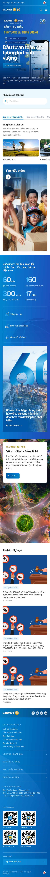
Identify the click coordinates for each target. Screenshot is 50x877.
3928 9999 (35, 793)
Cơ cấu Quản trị (10, 743)
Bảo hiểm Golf (9, 159)
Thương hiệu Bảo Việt (12, 739)
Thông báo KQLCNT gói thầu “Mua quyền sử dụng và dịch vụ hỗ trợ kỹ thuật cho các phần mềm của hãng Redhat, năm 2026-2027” (24, 696)
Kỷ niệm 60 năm (13, 426)
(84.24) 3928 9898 (20, 793)
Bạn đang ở (6, 3)
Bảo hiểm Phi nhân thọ (13, 117)
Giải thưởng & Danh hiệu (14, 747)
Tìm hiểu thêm (15, 171)
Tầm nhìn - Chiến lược (12, 732)
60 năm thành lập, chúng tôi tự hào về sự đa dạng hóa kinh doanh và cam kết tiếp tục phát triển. (24, 415)
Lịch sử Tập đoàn (10, 729)
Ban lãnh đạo (8, 736)
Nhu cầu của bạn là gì (13, 95)
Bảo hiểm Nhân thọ (35, 117)
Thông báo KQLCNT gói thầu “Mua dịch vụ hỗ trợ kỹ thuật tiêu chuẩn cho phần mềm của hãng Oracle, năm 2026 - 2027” (24, 595)
